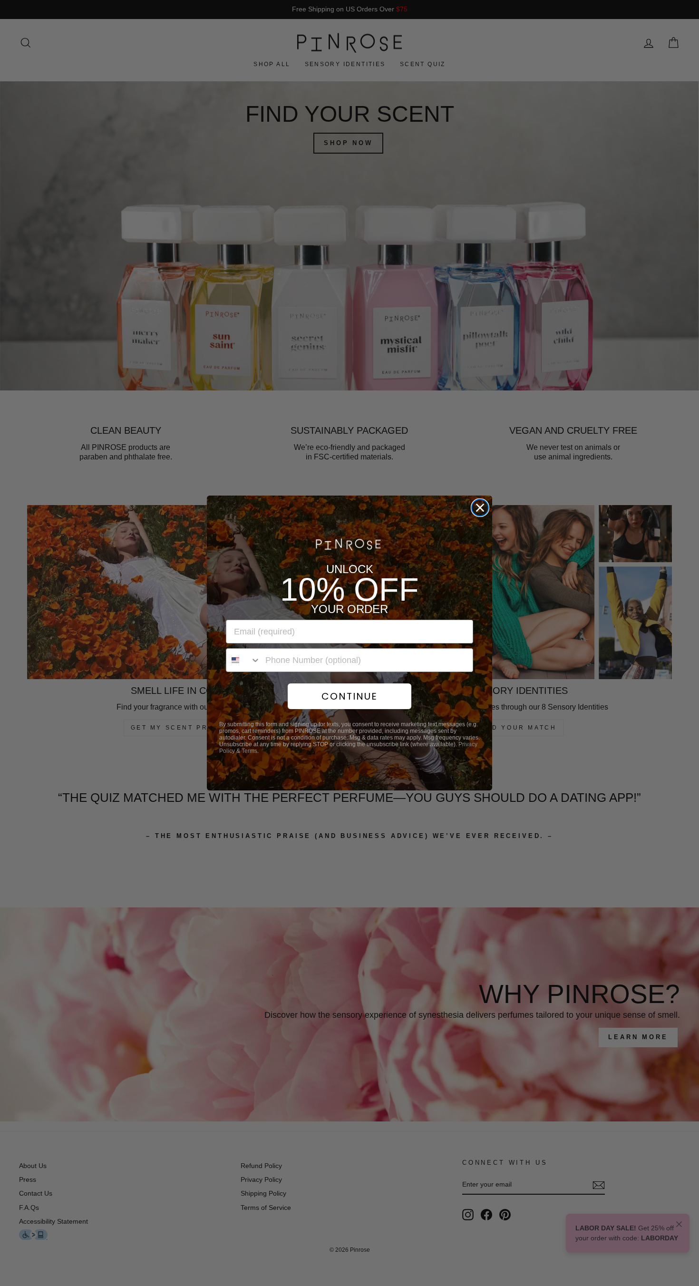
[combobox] (243, 660)
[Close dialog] (480, 507)
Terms (249, 751)
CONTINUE (349, 696)
